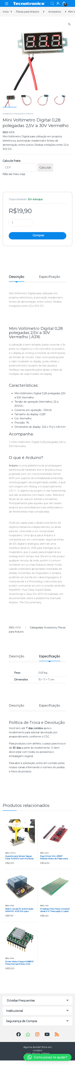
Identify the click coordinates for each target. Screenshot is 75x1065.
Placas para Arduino (27, 11)
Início (6, 11)
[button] (69, 24)
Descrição (16, 277)
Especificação (49, 277)
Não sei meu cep (14, 174)
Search (52, 3)
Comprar (38, 235)
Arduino (33, 457)
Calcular (45, 167)
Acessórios (54, 11)
